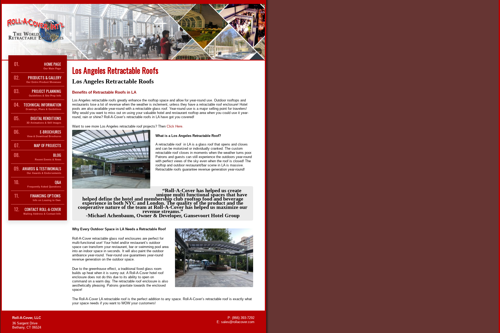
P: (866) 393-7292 (241, 318)
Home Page (52, 66)
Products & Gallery (43, 79)
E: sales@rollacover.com (235, 322)
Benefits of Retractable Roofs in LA (104, 92)
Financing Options (45, 197)
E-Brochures (44, 134)
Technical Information (42, 106)
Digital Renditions (44, 120)
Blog (48, 157)
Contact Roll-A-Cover (42, 211)
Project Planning (45, 93)
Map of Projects (47, 145)
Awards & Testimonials (41, 170)
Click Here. (175, 126)
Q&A (44, 184)
